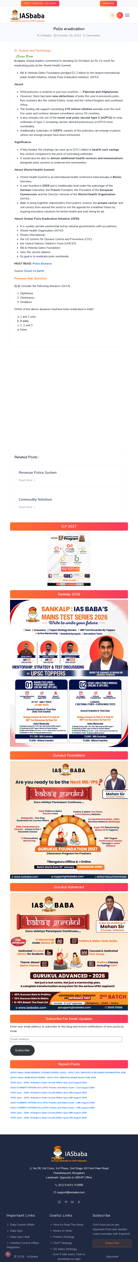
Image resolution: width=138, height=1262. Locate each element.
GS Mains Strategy (65, 1249)
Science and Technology (35, 51)
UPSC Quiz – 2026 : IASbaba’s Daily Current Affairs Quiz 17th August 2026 (48, 1117)
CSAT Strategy (62, 1243)
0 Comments (91, 36)
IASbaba (32, 1257)
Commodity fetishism (35, 499)
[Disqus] (69, 395)
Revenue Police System (38, 472)
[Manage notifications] (8, 1254)
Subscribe (22, 1050)
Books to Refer (62, 1231)
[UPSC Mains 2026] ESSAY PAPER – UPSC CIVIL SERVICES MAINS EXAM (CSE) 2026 (53, 1077)
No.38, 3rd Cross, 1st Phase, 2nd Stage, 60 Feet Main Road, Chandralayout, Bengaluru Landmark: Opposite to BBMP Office (71, 1172)
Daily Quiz (16, 1231)
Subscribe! (112, 1257)
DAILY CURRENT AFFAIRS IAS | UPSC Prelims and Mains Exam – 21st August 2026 (52, 1087)
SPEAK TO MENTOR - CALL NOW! (40, 3)
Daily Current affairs (22, 1225)
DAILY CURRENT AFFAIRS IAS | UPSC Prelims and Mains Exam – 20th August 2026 (52, 1102)
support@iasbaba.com (71, 1192)
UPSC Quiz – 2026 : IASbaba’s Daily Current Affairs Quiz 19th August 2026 (48, 1097)
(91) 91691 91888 (70, 1185)
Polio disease (42, 264)
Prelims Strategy (63, 1237)
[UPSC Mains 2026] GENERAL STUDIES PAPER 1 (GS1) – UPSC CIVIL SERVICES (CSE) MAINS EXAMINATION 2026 (68, 1072)
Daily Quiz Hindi (19, 1237)
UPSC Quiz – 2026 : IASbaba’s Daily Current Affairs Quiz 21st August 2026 (48, 1082)
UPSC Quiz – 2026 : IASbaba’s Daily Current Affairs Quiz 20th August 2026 (48, 1092)
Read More (26, 480)
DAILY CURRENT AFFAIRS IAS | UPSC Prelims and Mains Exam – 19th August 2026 (52, 1107)
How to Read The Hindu (68, 1225)
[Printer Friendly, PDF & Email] (24, 56)
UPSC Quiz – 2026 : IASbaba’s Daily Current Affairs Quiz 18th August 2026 (48, 1112)
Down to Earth (34, 271)
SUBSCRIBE (108, 3)
